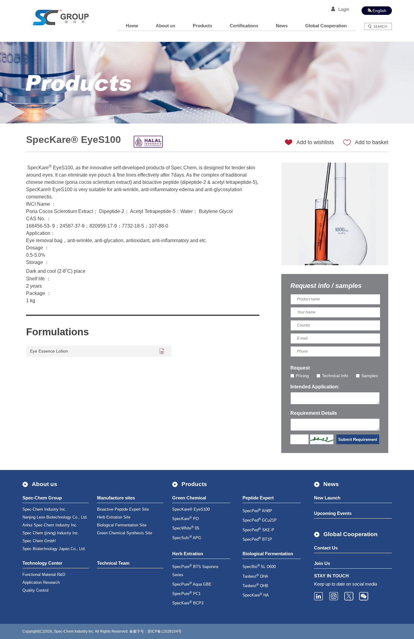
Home (132, 25)
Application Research (41, 582)
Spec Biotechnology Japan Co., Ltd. (54, 548)
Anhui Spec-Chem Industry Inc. (50, 525)
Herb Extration (187, 553)
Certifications (244, 25)
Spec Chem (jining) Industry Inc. (50, 533)
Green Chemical (189, 497)
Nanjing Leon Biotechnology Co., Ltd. (55, 517)
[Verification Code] (321, 439)
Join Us (322, 563)
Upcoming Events (333, 513)
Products (202, 25)
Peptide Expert (258, 497)
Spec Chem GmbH (38, 541)
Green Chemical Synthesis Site (124, 533)
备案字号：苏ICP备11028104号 (155, 631)
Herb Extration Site (113, 517)
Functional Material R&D (43, 574)
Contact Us (326, 547)
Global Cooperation (326, 25)
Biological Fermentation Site (121, 525)
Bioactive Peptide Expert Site (123, 509)
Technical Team (113, 563)
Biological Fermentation (267, 553)
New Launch (327, 497)
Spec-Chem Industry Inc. (44, 509)
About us (165, 25)
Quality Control (35, 590)
